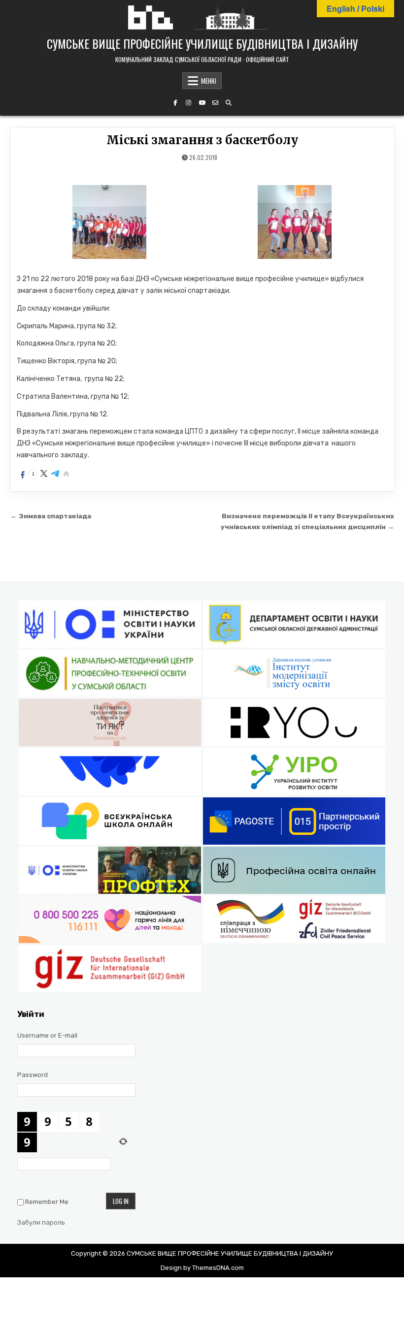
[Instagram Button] (188, 102)
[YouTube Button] (202, 102)
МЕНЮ (208, 81)
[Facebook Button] (175, 102)
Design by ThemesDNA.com (202, 1267)
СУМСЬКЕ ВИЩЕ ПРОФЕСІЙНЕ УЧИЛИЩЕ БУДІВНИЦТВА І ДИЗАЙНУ (202, 43)
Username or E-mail (47, 1035)
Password (32, 1074)
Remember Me (46, 1201)
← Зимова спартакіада (50, 516)
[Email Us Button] (215, 102)
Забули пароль (41, 1222)
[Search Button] (228, 102)
